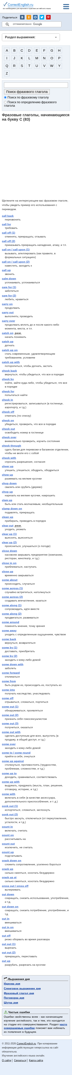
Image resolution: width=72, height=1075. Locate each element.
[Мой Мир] (35, 17)
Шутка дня (11, 1002)
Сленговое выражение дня (22, 988)
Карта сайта (36, 1060)
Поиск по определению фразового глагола (30, 104)
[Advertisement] (36, 160)
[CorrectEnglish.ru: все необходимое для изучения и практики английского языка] (27, 6)
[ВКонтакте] (22, 17)
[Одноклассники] (28, 17)
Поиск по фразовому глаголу (28, 97)
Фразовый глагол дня (19, 993)
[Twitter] (42, 17)
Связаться (20, 1060)
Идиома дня (12, 983)
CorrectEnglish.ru (26, 1043)
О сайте (6, 1060)
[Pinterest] (48, 17)
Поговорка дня (14, 997)
